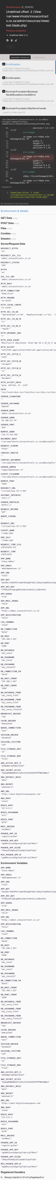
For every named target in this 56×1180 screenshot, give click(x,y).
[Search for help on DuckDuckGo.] (11, 40)
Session (5, 238)
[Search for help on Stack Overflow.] (16, 40)
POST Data (7, 223)
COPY (10, 47)
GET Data (6, 218)
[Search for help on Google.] (7, 40)
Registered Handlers (13, 1172)
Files (3, 228)
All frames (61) (39, 57)
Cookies (6, 233)
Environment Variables (14, 863)
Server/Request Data (13, 243)
